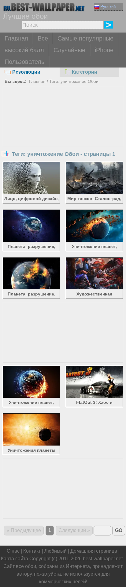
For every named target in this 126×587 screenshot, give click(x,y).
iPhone (104, 50)
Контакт (32, 551)
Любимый (55, 551)
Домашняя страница (93, 551)
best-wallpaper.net (103, 558)
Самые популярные (85, 38)
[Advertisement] (63, 132)
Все (43, 38)
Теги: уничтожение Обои (73, 81)
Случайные (69, 50)
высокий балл (24, 50)
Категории (84, 72)
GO (118, 530)
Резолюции (26, 72)
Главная (16, 38)
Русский (108, 6)
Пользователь (24, 61)
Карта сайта (14, 558)
